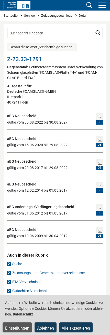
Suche (17, 264)
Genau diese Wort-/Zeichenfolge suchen (40, 47)
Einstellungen (17, 328)
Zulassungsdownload (57, 15)
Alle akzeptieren (76, 328)
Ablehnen (45, 328)
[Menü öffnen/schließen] (101, 5)
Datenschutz (23, 314)
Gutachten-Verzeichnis (30, 291)
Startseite (11, 15)
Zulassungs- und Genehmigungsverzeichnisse (48, 273)
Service (30, 15)
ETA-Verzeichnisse (26, 282)
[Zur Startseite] (17, 5)
